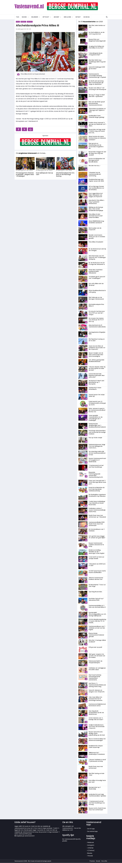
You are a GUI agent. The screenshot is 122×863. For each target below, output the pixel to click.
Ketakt (78, 17)
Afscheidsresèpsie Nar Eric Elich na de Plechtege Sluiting (65, 174)
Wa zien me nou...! (94, 165)
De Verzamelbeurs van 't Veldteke (97, 530)
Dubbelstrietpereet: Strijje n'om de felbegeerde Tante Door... (97, 446)
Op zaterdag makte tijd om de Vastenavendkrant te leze (97, 453)
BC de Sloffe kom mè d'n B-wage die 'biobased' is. (97, 263)
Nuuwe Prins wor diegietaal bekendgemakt (97, 40)
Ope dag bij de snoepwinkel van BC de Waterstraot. (96, 712)
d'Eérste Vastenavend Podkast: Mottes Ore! (96, 578)
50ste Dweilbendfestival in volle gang (97, 291)
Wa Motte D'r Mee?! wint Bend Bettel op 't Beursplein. (96, 382)
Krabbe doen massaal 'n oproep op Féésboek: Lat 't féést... (97, 124)
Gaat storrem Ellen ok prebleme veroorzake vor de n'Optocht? (97, 347)
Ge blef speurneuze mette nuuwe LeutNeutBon (97, 571)
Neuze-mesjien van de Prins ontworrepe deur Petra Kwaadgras (96, 354)
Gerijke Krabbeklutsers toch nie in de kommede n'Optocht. (96, 726)
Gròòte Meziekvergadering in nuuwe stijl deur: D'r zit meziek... (97, 621)
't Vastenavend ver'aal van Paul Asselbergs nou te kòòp (97, 802)
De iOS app (91, 829)
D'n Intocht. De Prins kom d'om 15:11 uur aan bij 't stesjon (97, 312)
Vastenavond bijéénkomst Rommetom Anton (97, 705)
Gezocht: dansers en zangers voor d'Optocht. (97, 691)
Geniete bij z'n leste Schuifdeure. (95, 388)
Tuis (17, 17)
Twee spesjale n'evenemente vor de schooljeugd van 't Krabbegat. (95, 418)
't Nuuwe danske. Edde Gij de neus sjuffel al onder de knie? (97, 368)
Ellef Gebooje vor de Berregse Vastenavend (96, 298)
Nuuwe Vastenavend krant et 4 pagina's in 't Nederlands (97, 460)
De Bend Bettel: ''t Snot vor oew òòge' (97, 585)
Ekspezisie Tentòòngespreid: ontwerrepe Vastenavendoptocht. (96, 474)
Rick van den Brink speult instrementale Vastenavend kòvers (97, 103)
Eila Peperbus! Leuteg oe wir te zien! (96, 340)
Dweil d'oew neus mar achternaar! (96, 767)
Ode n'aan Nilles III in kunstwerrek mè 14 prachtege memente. (96, 698)
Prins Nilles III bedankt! (96, 242)
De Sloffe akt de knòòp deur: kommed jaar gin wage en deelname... (96, 82)
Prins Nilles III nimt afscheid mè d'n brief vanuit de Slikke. (96, 215)
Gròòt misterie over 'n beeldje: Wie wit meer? (96, 718)
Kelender (34, 17)
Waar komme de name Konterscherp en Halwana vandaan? (97, 138)
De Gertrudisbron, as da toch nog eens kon (96, 33)
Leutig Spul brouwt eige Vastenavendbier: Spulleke (97, 795)
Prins (18, 21)
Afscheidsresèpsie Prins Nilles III (37, 25)
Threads (90, 856)
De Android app (92, 831)
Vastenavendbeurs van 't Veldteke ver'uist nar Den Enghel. (97, 627)
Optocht (46, 17)
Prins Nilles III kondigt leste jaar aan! (97, 781)
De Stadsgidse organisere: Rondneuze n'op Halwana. (97, 495)
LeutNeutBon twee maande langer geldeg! (96, 116)
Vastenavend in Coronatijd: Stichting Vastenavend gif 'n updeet (97, 75)
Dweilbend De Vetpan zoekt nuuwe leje (96, 746)
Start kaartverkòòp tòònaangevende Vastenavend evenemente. (95, 677)
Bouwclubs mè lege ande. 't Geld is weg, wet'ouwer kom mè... (97, 131)
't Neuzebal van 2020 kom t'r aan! (97, 564)
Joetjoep (90, 848)
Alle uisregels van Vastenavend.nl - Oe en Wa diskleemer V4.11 (71, 828)
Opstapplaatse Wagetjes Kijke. (97, 333)
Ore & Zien (67, 17)
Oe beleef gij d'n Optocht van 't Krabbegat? (97, 277)
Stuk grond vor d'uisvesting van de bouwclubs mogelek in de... (96, 146)
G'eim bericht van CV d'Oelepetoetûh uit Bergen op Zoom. (97, 403)
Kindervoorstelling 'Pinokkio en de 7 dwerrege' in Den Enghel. (96, 551)
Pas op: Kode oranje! (95, 438)
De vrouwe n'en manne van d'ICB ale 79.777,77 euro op (96, 319)
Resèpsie (23, 21)
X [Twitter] (90, 850)
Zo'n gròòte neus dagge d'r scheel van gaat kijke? (97, 537)
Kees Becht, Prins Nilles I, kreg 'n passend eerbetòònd (96, 201)
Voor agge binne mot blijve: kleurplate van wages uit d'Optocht (96, 194)
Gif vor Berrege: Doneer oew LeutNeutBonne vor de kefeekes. (96, 188)
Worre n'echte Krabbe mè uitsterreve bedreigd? (97, 739)
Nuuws (24, 17)
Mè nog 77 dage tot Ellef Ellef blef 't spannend (97, 95)
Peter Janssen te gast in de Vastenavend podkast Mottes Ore (97, 410)
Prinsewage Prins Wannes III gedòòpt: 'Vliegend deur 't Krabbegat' (25, 174)
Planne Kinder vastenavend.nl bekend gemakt (96, 634)
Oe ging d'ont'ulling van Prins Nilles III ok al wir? (96, 47)
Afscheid (30, 21)
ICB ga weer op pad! (95, 647)
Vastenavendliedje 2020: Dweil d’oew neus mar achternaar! (97, 523)
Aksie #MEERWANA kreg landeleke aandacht (96, 222)
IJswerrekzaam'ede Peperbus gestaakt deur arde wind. (97, 375)
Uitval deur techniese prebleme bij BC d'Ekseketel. (95, 271)
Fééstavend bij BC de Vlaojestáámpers (95, 662)
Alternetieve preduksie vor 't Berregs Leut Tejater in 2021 (97, 110)
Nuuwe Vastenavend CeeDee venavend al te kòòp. (96, 544)
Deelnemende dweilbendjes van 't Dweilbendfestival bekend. (97, 425)
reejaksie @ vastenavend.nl (25, 836)
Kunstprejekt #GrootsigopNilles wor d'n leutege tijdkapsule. (97, 614)
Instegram (90, 845)
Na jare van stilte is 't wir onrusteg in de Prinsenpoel (97, 88)
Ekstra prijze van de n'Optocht (95, 229)
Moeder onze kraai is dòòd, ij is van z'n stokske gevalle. (97, 236)
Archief (56, 17)
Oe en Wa (86, 17)
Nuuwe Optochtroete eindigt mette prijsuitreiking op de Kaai (97, 733)
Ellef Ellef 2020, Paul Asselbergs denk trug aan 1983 (97, 61)
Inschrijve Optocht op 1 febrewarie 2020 (96, 599)
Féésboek (90, 842)
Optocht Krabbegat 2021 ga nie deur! (97, 68)
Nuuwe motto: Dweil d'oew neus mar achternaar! (97, 809)
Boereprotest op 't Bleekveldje (95, 788)
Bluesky (89, 853)
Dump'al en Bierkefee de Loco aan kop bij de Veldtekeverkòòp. (96, 489)
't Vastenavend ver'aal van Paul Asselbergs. (96, 466)
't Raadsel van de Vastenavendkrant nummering (95, 174)
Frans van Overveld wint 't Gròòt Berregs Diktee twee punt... (97, 482)
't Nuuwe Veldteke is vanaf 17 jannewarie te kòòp (97, 760)
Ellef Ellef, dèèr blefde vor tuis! (97, 26)
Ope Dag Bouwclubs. (95, 592)
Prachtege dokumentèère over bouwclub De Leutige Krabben (97, 432)
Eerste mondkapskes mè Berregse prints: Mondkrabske (97, 160)
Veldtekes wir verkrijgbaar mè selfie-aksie (97, 669)
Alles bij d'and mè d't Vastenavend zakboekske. (97, 326)
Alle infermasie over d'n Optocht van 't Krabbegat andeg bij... (97, 257)
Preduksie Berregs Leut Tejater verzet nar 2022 (96, 180)
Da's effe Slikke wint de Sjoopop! (96, 284)
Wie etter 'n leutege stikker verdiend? (97, 641)
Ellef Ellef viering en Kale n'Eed (96, 774)
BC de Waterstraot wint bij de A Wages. (97, 249)
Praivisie (92, 861)
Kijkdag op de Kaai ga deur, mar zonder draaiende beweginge (96, 208)
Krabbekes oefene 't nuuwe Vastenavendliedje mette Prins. (97, 510)
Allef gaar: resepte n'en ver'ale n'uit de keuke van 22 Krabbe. (97, 655)
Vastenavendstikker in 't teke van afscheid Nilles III (97, 606)
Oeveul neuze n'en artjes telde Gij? (97, 395)
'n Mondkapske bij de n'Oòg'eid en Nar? (95, 54)
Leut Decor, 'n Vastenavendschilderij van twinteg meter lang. (97, 684)
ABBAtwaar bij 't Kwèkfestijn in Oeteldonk (97, 753)
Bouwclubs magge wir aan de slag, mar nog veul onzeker (97, 153)
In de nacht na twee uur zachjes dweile (96, 557)
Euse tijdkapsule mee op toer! (44, 173)
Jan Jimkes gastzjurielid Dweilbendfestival (96, 360)
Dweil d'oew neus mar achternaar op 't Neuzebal (97, 516)
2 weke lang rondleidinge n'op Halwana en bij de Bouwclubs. (97, 503)
